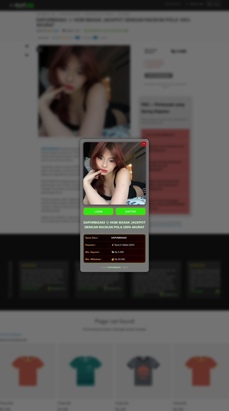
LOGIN (98, 211)
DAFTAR (130, 211)
